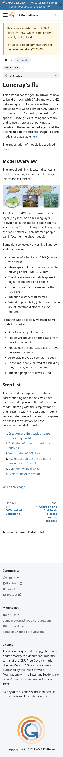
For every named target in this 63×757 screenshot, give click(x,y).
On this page (13, 75)
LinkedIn (11, 589)
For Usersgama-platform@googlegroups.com (27, 617)
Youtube (12, 595)
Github (11, 578)
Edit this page (16, 487)
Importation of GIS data (24, 453)
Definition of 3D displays (24, 469)
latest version (21, 49)
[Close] (60, 5)
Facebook (13, 583)
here (34, 136)
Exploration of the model (24, 474)
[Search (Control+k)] (57, 15)
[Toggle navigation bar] (5, 15)
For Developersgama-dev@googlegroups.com (23, 629)
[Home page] (6, 60)
